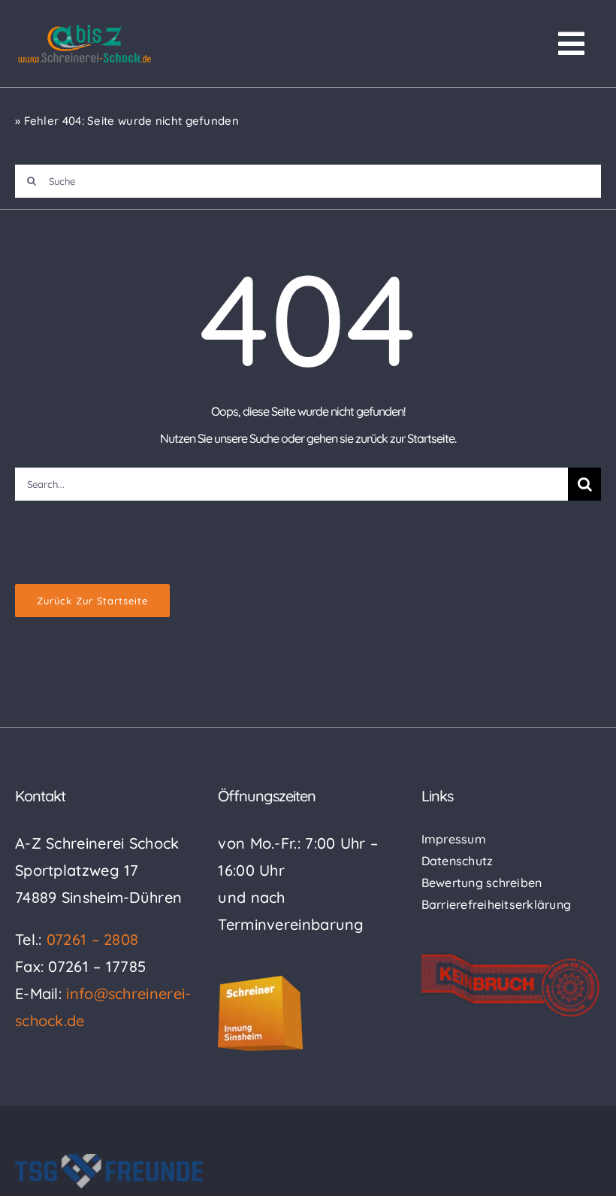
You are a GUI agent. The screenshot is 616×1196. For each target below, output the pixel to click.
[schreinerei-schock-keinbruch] (511, 959)
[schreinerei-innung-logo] (260, 982)
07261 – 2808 (93, 939)
